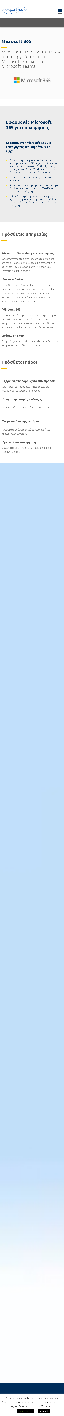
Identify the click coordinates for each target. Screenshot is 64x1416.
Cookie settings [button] (25, 1411)
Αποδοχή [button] (44, 1411)
